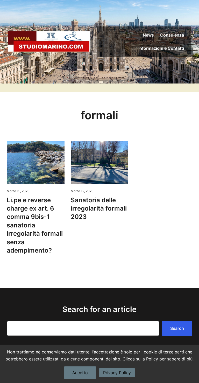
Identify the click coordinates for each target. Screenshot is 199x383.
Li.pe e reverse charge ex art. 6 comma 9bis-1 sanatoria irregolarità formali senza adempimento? (35, 225)
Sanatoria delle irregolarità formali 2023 (99, 208)
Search (177, 328)
